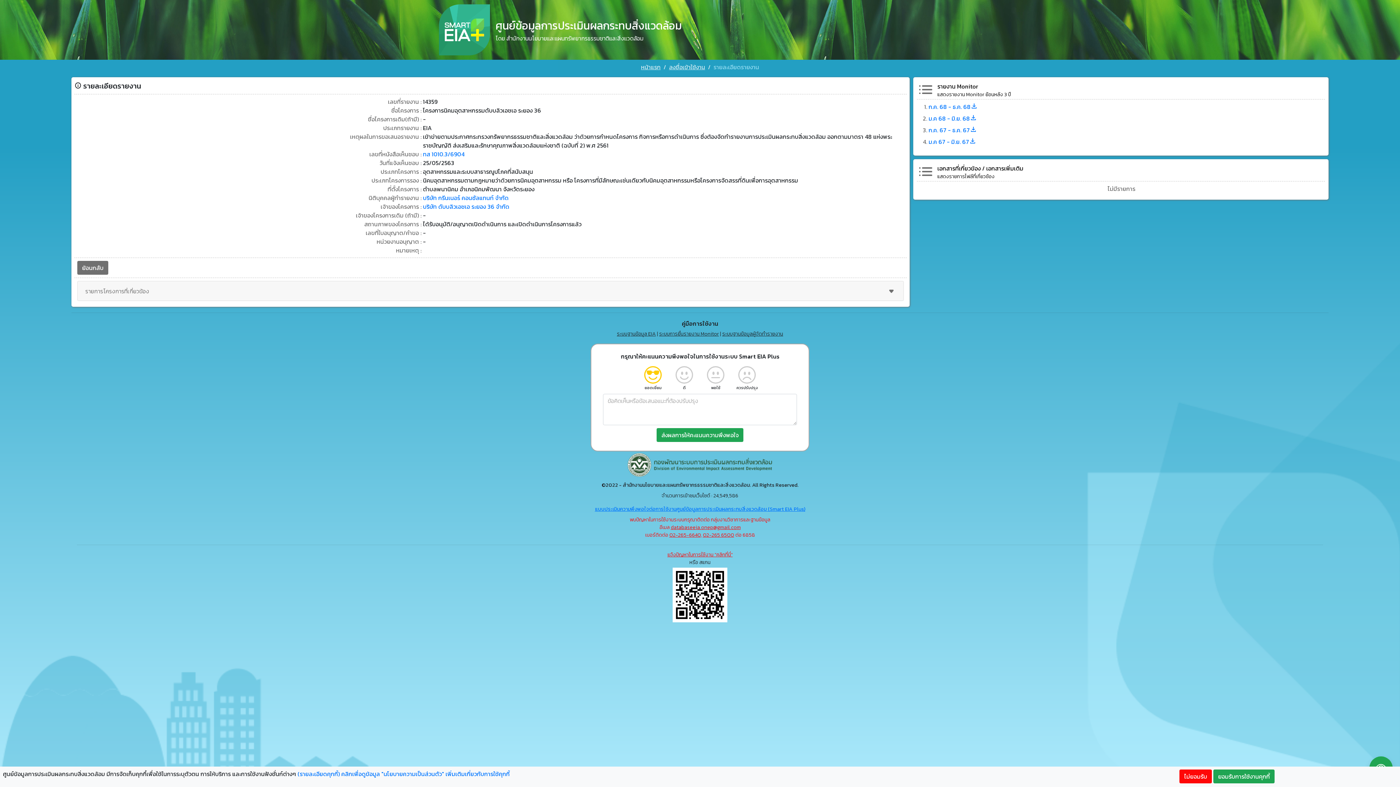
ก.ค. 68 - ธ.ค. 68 (950, 106)
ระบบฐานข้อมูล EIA (636, 334)
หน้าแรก (651, 67)
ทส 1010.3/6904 (443, 154)
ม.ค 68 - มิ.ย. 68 (949, 118)
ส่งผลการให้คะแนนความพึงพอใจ (700, 435)
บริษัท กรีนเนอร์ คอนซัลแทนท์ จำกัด (466, 197)
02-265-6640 (685, 535)
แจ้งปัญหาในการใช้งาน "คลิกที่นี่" (700, 555)
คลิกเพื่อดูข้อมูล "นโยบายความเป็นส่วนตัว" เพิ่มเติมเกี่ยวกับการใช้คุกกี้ (425, 774)
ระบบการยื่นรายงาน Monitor (689, 334)
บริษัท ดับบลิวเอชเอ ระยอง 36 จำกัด (466, 206)
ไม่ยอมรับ (1195, 776)
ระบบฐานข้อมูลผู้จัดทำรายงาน (752, 334)
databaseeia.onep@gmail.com (706, 527)
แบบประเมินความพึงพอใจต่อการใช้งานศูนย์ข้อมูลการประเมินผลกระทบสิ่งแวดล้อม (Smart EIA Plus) (700, 509)
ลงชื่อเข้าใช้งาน (687, 67)
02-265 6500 (718, 535)
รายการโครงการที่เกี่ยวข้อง (117, 291)
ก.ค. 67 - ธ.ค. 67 (949, 130)
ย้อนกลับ (93, 267)
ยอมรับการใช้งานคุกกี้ (1244, 776)
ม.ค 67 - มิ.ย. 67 (949, 141)
